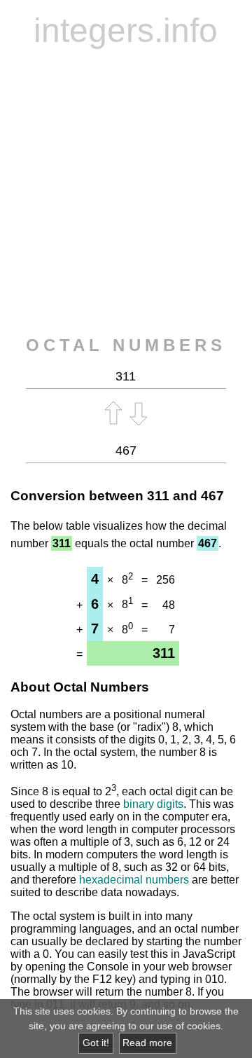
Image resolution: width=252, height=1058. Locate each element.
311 (158, 495)
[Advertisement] (126, 193)
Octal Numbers (126, 345)
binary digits (153, 804)
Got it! (96, 1043)
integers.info (126, 30)
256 (165, 580)
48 (168, 605)
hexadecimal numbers (134, 880)
